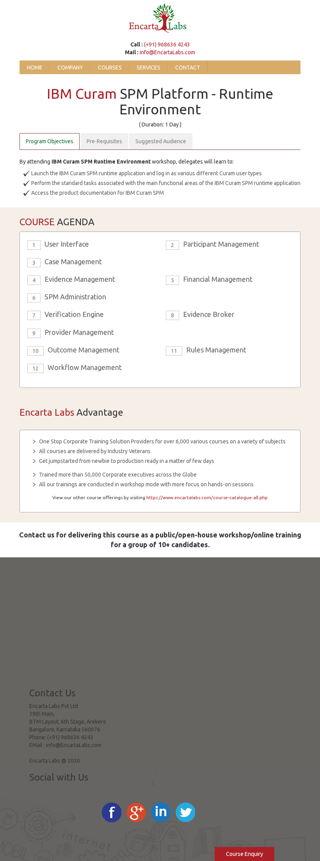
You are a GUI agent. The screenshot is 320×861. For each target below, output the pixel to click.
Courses (110, 67)
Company (70, 67)
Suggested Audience (160, 141)
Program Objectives (49, 141)
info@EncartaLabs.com (167, 52)
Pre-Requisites (104, 141)
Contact (187, 67)
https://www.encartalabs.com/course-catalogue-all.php (207, 497)
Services (148, 67)
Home (35, 67)
